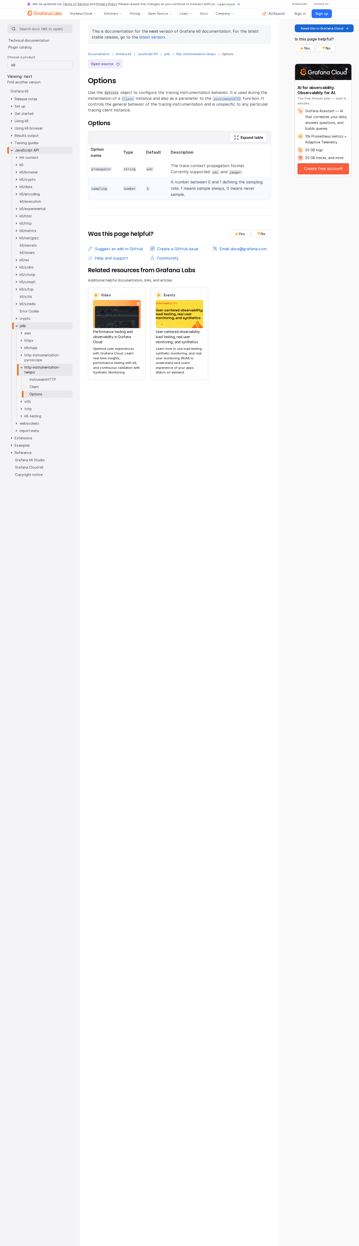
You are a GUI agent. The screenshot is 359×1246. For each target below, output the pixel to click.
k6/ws (24, 260)
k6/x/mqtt (28, 282)
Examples (22, 445)
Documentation (99, 54)
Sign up (321, 13)
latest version (152, 37)
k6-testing (32, 416)
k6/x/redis (28, 304)
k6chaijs (30, 348)
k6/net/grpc (29, 238)
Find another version (24, 82)
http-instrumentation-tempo (196, 54)
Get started (24, 113)
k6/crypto (28, 179)
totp (28, 409)
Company (223, 13)
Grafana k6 (123, 54)
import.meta (29, 431)
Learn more (226, 4)
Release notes (26, 99)
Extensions (23, 438)
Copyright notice (28, 474)
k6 (21, 165)
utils (27, 401)
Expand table (252, 137)
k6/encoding (30, 194)
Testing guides (27, 143)
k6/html (26, 216)
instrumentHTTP (43, 379)
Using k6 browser (29, 128)
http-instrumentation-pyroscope (42, 357)
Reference (23, 453)
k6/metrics (28, 231)
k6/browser (29, 172)
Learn (184, 13)
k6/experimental (32, 209)
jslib (167, 54)
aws (27, 333)
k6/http (26, 223)
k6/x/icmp (27, 274)
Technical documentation (28, 40)
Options (35, 394)
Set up (20, 106)
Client (34, 387)
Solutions (111, 13)
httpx (28, 340)
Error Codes (29, 311)
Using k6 (22, 121)
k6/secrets (28, 245)
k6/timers (27, 253)
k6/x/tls (26, 296)
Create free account (323, 168)
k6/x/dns (27, 267)
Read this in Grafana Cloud (322, 28)
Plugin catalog (20, 47)
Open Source (158, 13)
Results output (27, 135)
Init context (29, 157)
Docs (204, 13)
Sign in (300, 13)
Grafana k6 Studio (30, 460)
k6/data (26, 187)
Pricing (135, 13)
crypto (25, 318)
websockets (29, 423)
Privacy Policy (106, 4)
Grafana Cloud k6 (29, 467)
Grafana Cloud (81, 13)
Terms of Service (76, 4)
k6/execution (30, 201)
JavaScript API (147, 54)
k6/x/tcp (26, 289)
